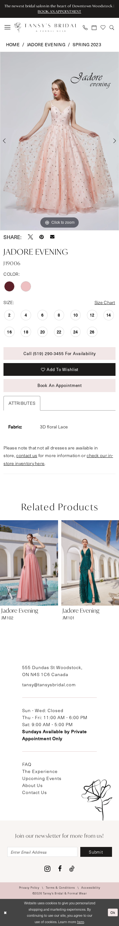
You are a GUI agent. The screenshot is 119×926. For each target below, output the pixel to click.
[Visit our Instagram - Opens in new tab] (47, 868)
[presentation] (29, 563)
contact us (26, 455)
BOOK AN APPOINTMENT (59, 11)
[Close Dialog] (5, 912)
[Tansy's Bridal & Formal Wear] (45, 27)
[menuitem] (8, 27)
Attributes (22, 403)
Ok (113, 912)
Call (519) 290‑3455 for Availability (59, 353)
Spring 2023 (87, 44)
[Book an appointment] (94, 27)
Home (13, 44)
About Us (32, 785)
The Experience (40, 771)
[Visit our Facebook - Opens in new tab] (60, 868)
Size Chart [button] (105, 302)
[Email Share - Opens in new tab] (52, 237)
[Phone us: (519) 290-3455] (85, 27)
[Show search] (112, 27)
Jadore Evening (46, 44)
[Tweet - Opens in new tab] (30, 236)
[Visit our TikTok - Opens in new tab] (72, 868)
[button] (8, 27)
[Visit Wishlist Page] (103, 27)
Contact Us (34, 792)
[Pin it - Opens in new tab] (41, 236)
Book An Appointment (59, 385)
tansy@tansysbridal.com (49, 685)
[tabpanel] (59, 141)
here (80, 921)
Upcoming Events (42, 778)
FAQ (26, 764)
